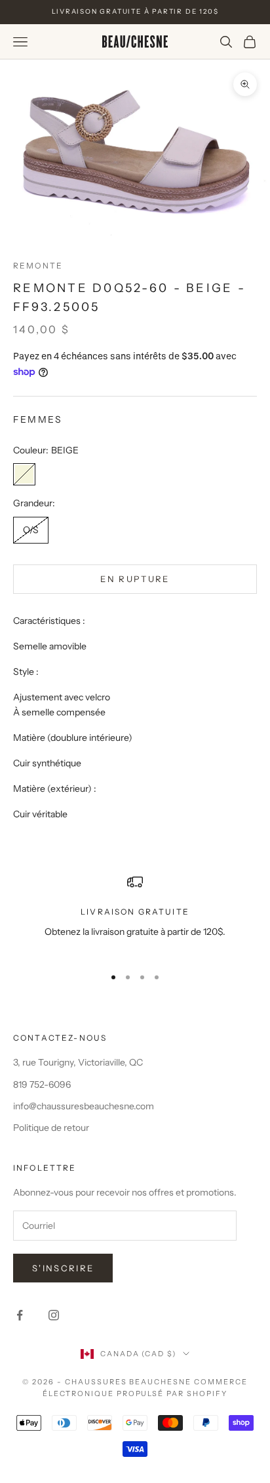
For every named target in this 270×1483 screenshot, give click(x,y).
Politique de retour (51, 1127)
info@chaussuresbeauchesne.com (83, 1106)
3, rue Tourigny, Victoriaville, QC (78, 1062)
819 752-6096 (42, 1084)
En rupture (134, 579)
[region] (135, 914)
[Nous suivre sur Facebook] (19, 1315)
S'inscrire (63, 1268)
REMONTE (38, 265)
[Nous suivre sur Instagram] (53, 1315)
